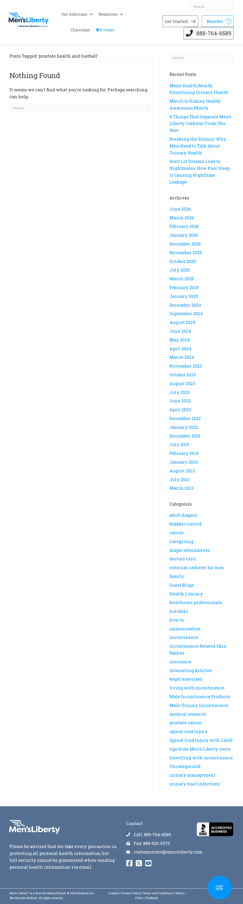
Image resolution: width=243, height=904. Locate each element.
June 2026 (180, 209)
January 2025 (183, 296)
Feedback (151, 898)
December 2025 (185, 244)
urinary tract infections (194, 784)
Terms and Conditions (158, 893)
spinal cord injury (188, 731)
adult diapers (183, 515)
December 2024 (185, 305)
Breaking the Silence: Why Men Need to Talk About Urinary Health (197, 146)
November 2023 (185, 366)
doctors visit (182, 559)
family (176, 576)
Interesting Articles (190, 670)
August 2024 (182, 322)
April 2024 (180, 348)
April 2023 (180, 409)
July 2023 (179, 392)
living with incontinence (196, 688)
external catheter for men (196, 567)
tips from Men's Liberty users (200, 749)
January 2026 (183, 235)
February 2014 (184, 453)
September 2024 (186, 313)
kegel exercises (185, 679)
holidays (178, 611)
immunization (185, 629)
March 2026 (181, 218)
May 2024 (179, 340)
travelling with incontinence (201, 758)
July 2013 (179, 479)
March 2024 (181, 357)
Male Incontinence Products (199, 696)
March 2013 (181, 488)
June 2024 (180, 331)
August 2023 (182, 383)
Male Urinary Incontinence (198, 705)
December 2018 (184, 436)
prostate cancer (185, 722)
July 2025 (179, 270)
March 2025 (181, 278)
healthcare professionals (195, 602)
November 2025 (185, 252)
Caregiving (181, 541)
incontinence (184, 637)
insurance (180, 661)
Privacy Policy (130, 893)
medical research (187, 714)
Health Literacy (186, 594)
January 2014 (183, 462)
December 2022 (185, 418)
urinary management (192, 775)
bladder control (185, 524)
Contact (113, 893)
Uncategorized (185, 766)
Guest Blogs (181, 585)
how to (176, 620)
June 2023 (180, 401)
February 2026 (184, 226)
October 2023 (182, 375)
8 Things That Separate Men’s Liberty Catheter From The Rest (200, 123)
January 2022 (183, 427)
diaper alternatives (189, 550)
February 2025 (184, 287)
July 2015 (179, 444)
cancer (176, 532)
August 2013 (182, 471)
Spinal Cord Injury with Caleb (201, 740)
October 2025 (182, 261)
